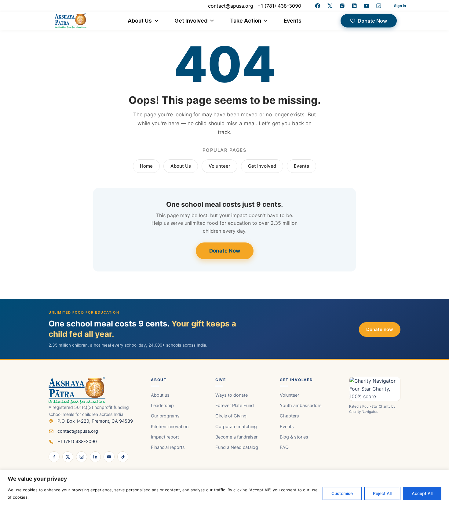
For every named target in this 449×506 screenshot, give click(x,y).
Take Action (245, 20)
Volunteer (219, 166)
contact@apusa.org (230, 6)
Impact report (165, 437)
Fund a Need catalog (236, 447)
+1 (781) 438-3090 (279, 6)
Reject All (382, 493)
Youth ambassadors (301, 405)
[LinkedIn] (354, 6)
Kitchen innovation (169, 426)
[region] (224, 488)
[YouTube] (366, 6)
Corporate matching (236, 426)
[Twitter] (330, 6)
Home (146, 166)
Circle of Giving (230, 416)
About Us (140, 20)
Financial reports (168, 447)
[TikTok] (122, 456)
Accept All (422, 493)
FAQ (284, 447)
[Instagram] (342, 6)
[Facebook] (317, 6)
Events (292, 20)
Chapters (289, 416)
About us (160, 395)
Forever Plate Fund (234, 405)
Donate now (379, 329)
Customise (342, 493)
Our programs (165, 416)
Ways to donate (231, 395)
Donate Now (224, 251)
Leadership (162, 405)
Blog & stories (294, 437)
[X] (67, 456)
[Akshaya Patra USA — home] (93, 390)
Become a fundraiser (236, 437)
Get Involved (190, 20)
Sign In (400, 5)
